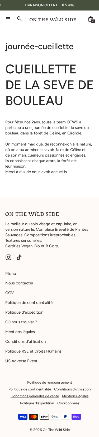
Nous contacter (19, 283)
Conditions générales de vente (35, 396)
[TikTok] (19, 257)
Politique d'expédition (24, 312)
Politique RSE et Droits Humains (33, 351)
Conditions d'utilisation (25, 341)
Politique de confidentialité (29, 302)
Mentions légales (20, 331)
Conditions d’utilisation (72, 389)
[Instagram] (8, 257)
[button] (91, 19)
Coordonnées (68, 403)
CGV (9, 292)
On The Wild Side (56, 430)
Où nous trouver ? (21, 322)
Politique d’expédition (37, 403)
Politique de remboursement (49, 382)
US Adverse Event (21, 361)
